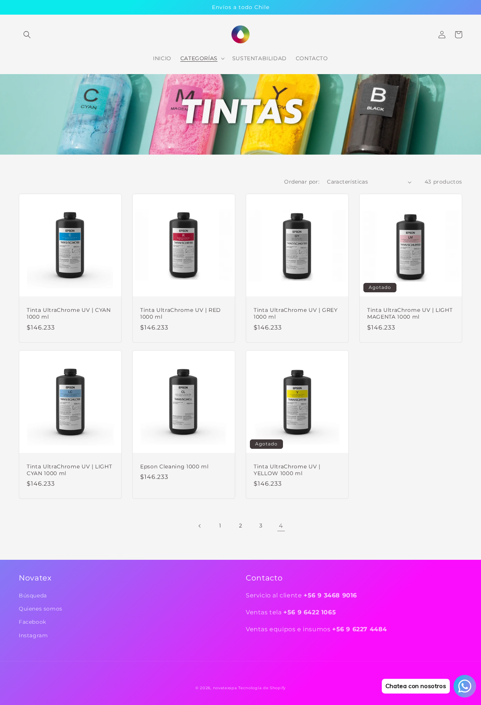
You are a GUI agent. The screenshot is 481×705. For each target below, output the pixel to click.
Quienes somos (40, 608)
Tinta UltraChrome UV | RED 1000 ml (180, 313)
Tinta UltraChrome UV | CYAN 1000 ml (69, 313)
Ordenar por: (301, 181)
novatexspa (225, 687)
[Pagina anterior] (200, 526)
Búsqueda (33, 595)
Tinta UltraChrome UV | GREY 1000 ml (296, 313)
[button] (27, 34)
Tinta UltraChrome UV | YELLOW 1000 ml (287, 470)
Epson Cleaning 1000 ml (174, 466)
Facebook (32, 621)
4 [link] (281, 525)
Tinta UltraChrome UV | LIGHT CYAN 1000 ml (69, 470)
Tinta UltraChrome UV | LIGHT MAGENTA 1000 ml (409, 313)
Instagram (33, 635)
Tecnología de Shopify (262, 687)
